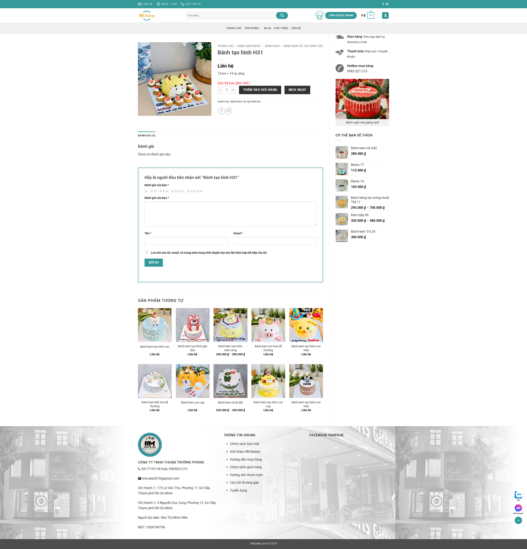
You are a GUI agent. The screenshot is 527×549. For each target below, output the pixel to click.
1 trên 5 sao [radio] (145, 191)
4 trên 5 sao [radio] (177, 191)
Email (238, 233)
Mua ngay (297, 90)
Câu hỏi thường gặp (244, 482)
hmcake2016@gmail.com (160, 478)
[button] (367, 15)
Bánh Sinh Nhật (249, 46)
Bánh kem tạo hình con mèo (306, 348)
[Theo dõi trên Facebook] (383, 4)
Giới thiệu (281, 28)
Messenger (518, 513)
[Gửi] (282, 15)
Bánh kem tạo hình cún (154, 346)
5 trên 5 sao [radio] (194, 191)
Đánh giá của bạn (157, 185)
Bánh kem (272, 46)
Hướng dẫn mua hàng (246, 459)
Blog (267, 28)
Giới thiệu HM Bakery (245, 452)
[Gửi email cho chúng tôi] (387, 4)
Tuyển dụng (238, 490)
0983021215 (178, 469)
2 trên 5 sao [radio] (153, 191)
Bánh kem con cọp (192, 402)
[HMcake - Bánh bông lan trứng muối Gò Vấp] (158, 15)
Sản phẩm (252, 28)
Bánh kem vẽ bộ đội (230, 402)
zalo (518, 500)
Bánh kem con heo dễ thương (268, 348)
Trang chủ (233, 28)
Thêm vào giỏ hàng (260, 90)
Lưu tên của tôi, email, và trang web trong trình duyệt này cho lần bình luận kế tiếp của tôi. (209, 253)
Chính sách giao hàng (246, 467)
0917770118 (150, 469)
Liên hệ (296, 28)
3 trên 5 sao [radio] (163, 191)
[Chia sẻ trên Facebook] (221, 111)
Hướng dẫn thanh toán (246, 475)
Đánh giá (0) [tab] (146, 135)
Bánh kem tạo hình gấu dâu (192, 348)
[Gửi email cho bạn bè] (228, 111)
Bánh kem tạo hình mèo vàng (230, 348)
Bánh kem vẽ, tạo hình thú (303, 46)
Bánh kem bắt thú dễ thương (155, 404)
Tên (148, 233)
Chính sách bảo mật (244, 444)
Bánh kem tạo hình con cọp (268, 404)
